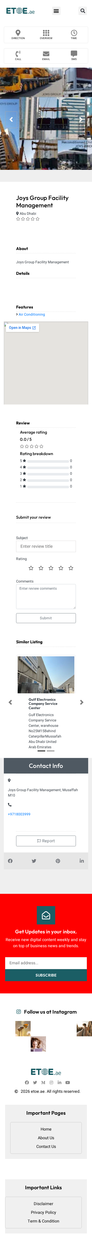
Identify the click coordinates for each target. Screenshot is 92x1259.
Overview (46, 38)
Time (74, 38)
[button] (56, 11)
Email (46, 59)
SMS (74, 59)
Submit (46, 618)
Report (48, 841)
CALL (18, 59)
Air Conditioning (32, 314)
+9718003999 (19, 814)
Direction (18, 38)
